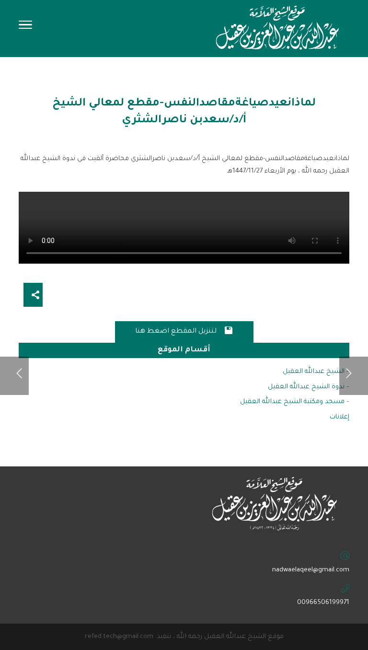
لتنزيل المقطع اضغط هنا (184, 330)
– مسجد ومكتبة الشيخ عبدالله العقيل (294, 402)
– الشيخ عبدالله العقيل (316, 371)
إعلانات (339, 417)
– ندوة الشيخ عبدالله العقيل (308, 387)
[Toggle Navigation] (25, 28)
